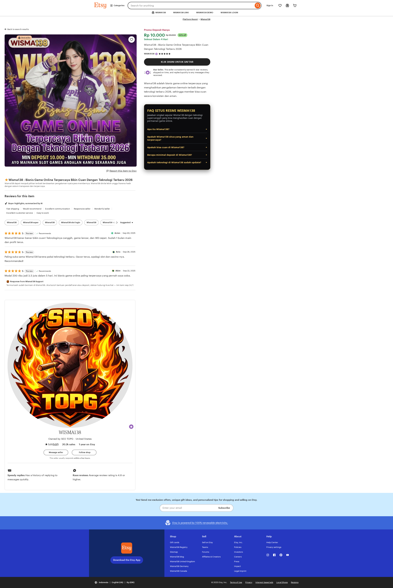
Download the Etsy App (126, 559)
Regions (294, 582)
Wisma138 (205, 19)
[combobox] (191, 5)
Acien (117, 233)
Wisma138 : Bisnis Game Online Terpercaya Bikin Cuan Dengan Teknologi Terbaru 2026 (176, 46)
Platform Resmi (190, 19)
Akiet (118, 271)
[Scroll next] (117, 222)
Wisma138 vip (109, 222)
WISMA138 (149, 54)
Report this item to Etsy (123, 170)
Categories (119, 5)
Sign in (270, 5)
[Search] (257, 5)
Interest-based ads (264, 582)
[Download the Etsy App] (126, 548)
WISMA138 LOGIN (229, 12)
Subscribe (224, 507)
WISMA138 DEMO (204, 12)
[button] (131, 426)
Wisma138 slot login (70, 222)
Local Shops (282, 582)
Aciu (118, 252)
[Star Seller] (156, 53)
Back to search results (18, 29)
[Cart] (294, 5)
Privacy (248, 582)
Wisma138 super (31, 222)
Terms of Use (236, 582)
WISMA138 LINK (181, 12)
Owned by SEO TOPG (60, 438)
